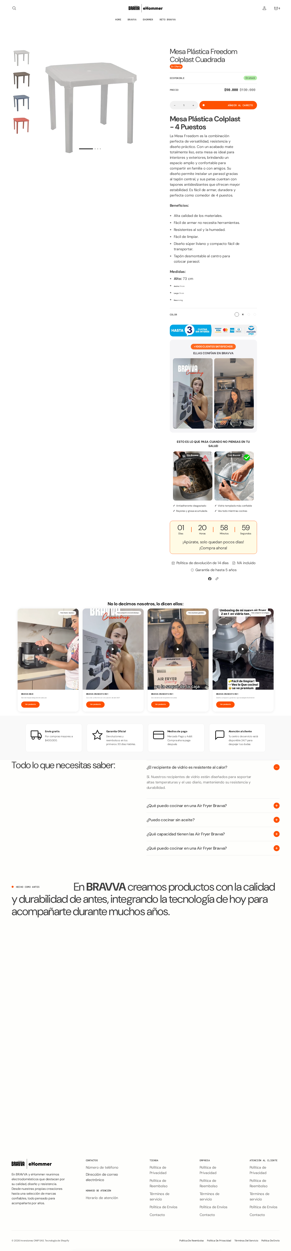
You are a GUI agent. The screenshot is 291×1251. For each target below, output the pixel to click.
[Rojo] (255, 314)
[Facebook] (210, 579)
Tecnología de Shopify (57, 1240)
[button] (14, 8)
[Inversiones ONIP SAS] (146, 8)
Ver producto (30, 704)
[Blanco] (237, 314)
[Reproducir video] (48, 649)
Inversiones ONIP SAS (32, 1240)
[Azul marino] (249, 314)
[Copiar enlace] (217, 579)
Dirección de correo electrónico (102, 1177)
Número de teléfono (102, 1167)
